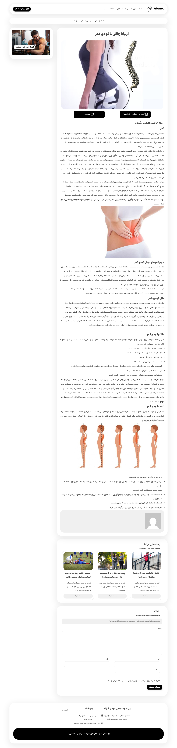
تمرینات (94, 21)
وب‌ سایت (157, 670)
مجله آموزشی (109, 9)
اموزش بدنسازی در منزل (84, 289)
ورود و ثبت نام (20, 9)
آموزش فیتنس (104, 199)
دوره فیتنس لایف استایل (126, 9)
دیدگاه (159, 628)
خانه (140, 9)
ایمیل (108, 659)
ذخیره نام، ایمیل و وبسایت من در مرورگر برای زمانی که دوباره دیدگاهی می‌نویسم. (134, 680)
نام (159, 659)
